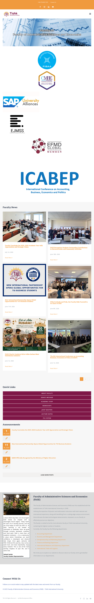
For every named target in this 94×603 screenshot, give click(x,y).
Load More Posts (47, 475)
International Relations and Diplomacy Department (53, 545)
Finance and (41, 542)
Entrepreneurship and (44, 540)
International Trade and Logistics (47, 548)
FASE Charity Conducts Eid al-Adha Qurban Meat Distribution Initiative (22, 334)
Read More (8, 258)
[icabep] (49, 161)
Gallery (27, 227)
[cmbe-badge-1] (47, 71)
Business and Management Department (49, 537)
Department (62, 540)
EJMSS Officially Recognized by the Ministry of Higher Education (34, 458)
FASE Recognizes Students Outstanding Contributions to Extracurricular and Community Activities (67, 228)
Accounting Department (44, 534)
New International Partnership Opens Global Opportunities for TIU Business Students (22, 280)
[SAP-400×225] (21, 92)
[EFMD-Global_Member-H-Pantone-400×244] (46, 135)
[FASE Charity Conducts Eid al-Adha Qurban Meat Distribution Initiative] (24, 334)
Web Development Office (25, 598)
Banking (48, 542)
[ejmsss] (17, 114)
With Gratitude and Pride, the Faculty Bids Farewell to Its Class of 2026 (67, 282)
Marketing (54, 540)
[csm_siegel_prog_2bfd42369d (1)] (47, 51)
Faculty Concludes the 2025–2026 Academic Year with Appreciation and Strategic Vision (22, 227)
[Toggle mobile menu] (90, 14)
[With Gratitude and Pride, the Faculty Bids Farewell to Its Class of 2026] (69, 282)
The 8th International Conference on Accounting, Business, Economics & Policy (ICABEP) (67, 336)
